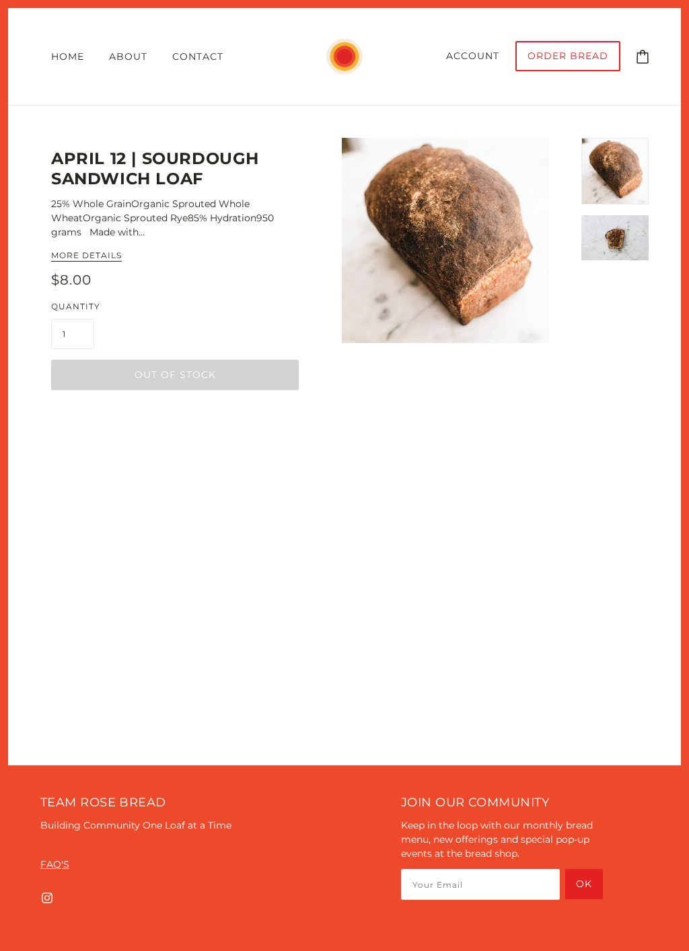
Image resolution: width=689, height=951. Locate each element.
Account (472, 56)
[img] (47, 897)
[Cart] (642, 56)
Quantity (75, 306)
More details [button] (86, 256)
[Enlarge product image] (445, 240)
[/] (344, 56)
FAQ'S (54, 864)
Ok (584, 884)
